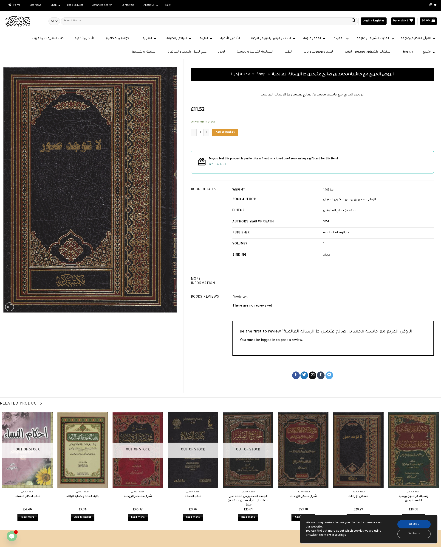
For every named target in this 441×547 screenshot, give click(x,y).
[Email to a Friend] (312, 375)
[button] (373, 21)
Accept (414, 524)
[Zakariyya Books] (22, 21)
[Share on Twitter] (304, 375)
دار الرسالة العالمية (336, 232)
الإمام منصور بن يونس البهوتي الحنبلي (349, 199)
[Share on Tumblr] (321, 375)
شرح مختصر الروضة (138, 496)
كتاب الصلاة (193, 496)
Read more (27, 517)
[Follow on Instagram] (431, 5)
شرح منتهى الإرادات (303, 496)
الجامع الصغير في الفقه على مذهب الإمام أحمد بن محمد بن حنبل (248, 501)
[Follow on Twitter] (435, 5)
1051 (326, 221)
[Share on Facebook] (296, 375)
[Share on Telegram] (329, 375)
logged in (268, 340)
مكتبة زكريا (240, 75)
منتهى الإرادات (358, 496)
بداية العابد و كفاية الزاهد (82, 496)
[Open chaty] (12, 536)
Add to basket (225, 132)
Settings (414, 534)
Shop (261, 75)
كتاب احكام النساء (27, 496)
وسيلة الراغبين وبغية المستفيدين (413, 498)
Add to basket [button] (82, 517)
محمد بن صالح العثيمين (339, 210)
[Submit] (353, 21)
